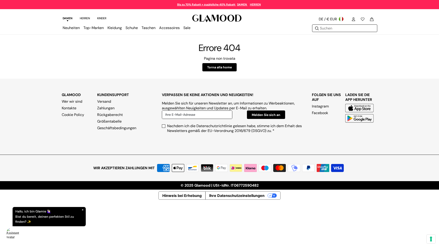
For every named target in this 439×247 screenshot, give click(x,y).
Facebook (320, 112)
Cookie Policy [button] (73, 114)
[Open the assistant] (13, 234)
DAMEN (242, 4)
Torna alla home (219, 67)
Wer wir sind (72, 101)
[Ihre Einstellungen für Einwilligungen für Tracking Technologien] (431, 239)
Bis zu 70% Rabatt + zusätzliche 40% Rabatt (206, 4)
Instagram (320, 106)
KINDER (101, 18)
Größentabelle (109, 121)
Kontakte (69, 108)
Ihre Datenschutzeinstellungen (237, 195)
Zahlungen (106, 108)
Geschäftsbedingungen (116, 128)
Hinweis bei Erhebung (182, 195)
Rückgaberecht (110, 114)
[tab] (67, 19)
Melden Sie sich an (266, 115)
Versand (104, 101)
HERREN (255, 4)
